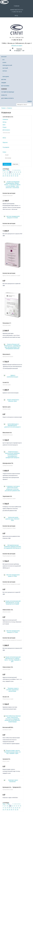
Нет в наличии (7, 245)
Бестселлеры (5, 85)
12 (12, 172)
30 (11, 176)
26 (3, 176)
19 (7, 174)
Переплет (5, 142)
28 (7, 176)
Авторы (3, 79)
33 (17, 176)
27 (5, 176)
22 (13, 174)
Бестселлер (8, 158)
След (8, 170)
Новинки (4, 89)
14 (16, 172)
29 (9, 176)
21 (11, 174)
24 (17, 174)
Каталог (4, 56)
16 (20, 172)
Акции (6, 155)
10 (7, 172)
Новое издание (7, 606)
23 (15, 174)
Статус (4, 152)
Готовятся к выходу (7, 92)
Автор (4, 137)
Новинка (5, 181)
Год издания (6, 147)
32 (15, 176)
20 (9, 174)
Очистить (15, 164)
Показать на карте (16, 45)
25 (19, 174)
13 (14, 172)
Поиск (29, 101)
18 (5, 174)
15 (18, 172)
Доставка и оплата (7, 98)
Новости (4, 95)
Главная (16, 6)
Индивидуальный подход (10, 488)
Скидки (3, 82)
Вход (16, 15)
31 (13, 176)
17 (3, 174)
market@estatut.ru (16, 9)
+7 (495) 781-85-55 (16, 11)
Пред (4, 170)
